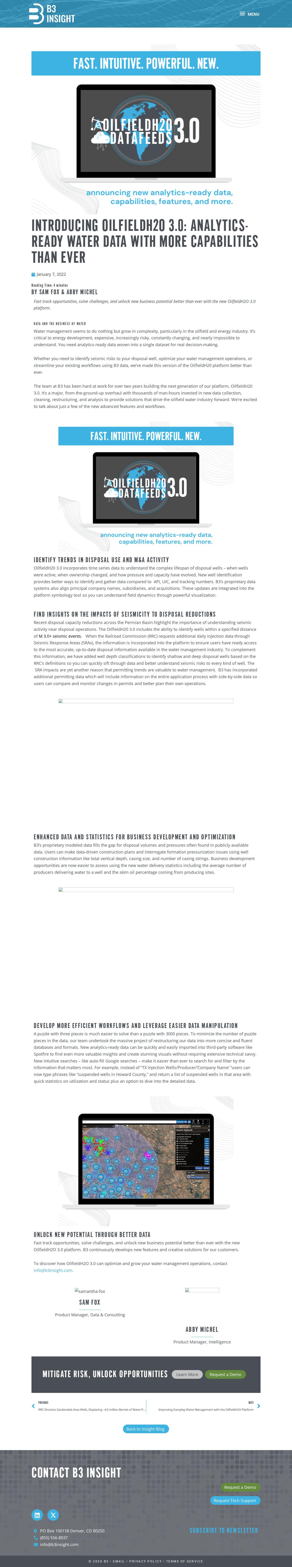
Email (119, 1561)
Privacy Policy (145, 1561)
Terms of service (184, 1561)
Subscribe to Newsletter (224, 1531)
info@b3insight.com (53, 1270)
